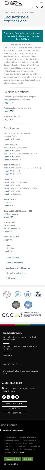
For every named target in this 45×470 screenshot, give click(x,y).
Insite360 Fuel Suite (11, 364)
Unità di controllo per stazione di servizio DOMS (20, 372)
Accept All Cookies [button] (12, 459)
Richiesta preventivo (14, 403)
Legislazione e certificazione (18, 268)
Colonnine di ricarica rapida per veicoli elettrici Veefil (19, 338)
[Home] (14, 3)
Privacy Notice (18, 452)
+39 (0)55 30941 (14, 383)
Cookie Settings (14, 413)
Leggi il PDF (9, 103)
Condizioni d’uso (12, 258)
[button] (11, 464)
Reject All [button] (27, 459)
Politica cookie (12, 278)
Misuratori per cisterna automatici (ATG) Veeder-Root (20, 347)
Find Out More (22, 39)
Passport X (7, 356)
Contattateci (14, 408)
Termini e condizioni (14, 263)
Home (6, 13)
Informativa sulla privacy (16, 273)
